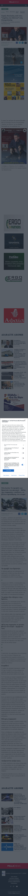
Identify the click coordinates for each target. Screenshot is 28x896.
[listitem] (14, 445)
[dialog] (14, 448)
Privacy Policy (22, 475)
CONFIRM (8, 470)
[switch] (23, 448)
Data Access (14, 475)
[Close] (25, 420)
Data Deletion (6, 475)
